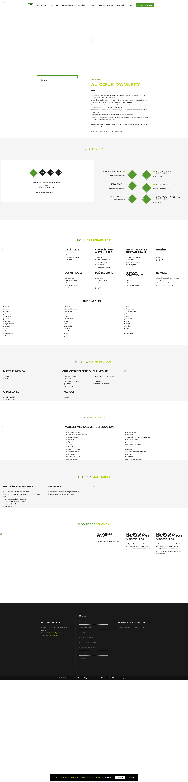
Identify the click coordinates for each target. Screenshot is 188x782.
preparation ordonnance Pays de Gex (121, 734)
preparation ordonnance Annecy (119, 729)
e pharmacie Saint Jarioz (144, 694)
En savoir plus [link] (106, 777)
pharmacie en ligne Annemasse (151, 724)
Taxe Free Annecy (53, 755)
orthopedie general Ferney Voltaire (121, 710)
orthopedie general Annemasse (151, 710)
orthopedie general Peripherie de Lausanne (113, 713)
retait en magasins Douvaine (31, 753)
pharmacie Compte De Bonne (102, 720)
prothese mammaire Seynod (105, 741)
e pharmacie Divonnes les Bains (140, 696)
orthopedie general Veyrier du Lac (91, 710)
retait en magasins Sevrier (159, 748)
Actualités (120, 5)
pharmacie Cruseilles (27, 720)
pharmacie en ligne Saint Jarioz (174, 722)
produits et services (105, 5)
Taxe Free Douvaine (172, 757)
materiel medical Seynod (176, 701)
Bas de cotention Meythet (90, 767)
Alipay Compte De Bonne (90, 764)
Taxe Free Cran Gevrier (73, 755)
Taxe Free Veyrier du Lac (38, 757)
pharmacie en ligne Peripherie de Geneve (51, 729)
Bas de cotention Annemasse (102, 769)
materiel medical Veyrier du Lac (39, 703)
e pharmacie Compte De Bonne (57, 699)
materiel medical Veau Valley (115, 706)
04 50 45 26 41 (54, 635)
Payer (51, 172)
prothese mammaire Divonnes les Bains (98, 743)
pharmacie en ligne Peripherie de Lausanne (113, 727)
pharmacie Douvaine (47, 720)
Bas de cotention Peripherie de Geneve (171, 771)
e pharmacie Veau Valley (82, 699)
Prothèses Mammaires (85, 5)
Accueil (83, 622)
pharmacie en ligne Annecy (43, 722)
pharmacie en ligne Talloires (62, 724)
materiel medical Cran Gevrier (28, 701)
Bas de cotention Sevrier (162, 767)
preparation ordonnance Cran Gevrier (150, 729)
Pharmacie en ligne (145, 5)
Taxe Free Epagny (93, 755)
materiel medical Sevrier (152, 701)
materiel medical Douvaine (22, 706)
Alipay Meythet (15, 762)
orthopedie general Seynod (37, 710)
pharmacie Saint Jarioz (18, 717)
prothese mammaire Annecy (99, 739)
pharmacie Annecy (106, 715)
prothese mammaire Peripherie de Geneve (130, 746)
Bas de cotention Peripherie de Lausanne (52, 771)
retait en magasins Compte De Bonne (98, 753)
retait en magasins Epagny (57, 748)
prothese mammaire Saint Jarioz (50, 741)
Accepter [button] (120, 777)
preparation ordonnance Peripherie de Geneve (30, 739)
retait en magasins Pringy (107, 748)
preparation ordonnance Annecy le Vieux (87, 729)
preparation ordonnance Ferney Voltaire (53, 734)
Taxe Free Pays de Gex (105, 757)
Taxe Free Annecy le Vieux (31, 755)
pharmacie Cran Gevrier (127, 715)
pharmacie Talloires (75, 717)
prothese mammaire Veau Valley (68, 746)
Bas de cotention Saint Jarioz (137, 767)
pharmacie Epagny (148, 715)
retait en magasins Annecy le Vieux (163, 746)
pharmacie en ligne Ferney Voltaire (121, 724)
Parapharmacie (41, 5)
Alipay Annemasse (153, 762)
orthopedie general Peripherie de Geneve (53, 715)
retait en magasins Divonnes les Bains (163, 750)
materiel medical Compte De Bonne (86, 706)
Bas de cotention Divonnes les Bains (157, 769)
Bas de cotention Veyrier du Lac (46, 769)
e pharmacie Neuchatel (106, 699)
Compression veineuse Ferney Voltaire (152, 776)
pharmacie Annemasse (145, 717)
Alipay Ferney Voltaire (133, 762)
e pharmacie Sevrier (166, 694)
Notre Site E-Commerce (47, 192)
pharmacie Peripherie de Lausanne (72, 720)
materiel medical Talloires (12, 703)
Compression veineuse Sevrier (32, 776)
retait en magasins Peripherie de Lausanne (63, 753)
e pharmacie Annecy (37, 694)
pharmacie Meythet (167, 715)
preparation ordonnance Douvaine (35, 736)
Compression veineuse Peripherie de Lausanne (156, 778)
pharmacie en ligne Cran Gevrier (70, 722)
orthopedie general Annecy (43, 708)
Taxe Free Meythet (112, 755)
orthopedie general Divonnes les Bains (22, 713)
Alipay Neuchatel (129, 764)
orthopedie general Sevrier (12, 710)
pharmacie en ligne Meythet (123, 722)
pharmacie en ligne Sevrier (12, 724)
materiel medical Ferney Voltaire (70, 703)
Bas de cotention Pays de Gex (129, 769)
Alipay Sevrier (63, 762)
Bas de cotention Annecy (18, 767)
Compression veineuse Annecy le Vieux (17, 774)
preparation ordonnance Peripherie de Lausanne (72, 736)
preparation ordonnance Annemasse (88, 734)
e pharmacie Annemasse (91, 696)
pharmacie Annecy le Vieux (84, 715)
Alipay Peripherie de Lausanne (64, 764)
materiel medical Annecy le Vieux (164, 699)
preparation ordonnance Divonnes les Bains (157, 734)
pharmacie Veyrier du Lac (97, 717)
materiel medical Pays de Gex (125, 703)
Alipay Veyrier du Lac (113, 762)
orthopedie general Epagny (98, 708)
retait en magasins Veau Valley (130, 753)
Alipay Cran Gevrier (171, 760)
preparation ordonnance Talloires (173, 731)
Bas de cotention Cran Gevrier (42, 767)
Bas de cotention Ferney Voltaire (75, 769)
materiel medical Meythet (79, 701)
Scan (33, 173)
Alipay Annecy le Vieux (134, 760)
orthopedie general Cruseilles (53, 713)
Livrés (58, 172)
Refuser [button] (131, 777)
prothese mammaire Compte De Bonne (37, 746)
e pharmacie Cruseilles (165, 696)
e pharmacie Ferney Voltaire (67, 696)
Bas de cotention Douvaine (22, 771)
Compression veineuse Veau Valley (38, 781)
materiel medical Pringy (102, 701)
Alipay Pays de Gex (172, 762)
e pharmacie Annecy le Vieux (13, 694)
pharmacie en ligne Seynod (37, 724)
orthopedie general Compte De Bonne (149, 713)
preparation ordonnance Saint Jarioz (83, 731)
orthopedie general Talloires (62, 710)
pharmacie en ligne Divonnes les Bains (22, 727)
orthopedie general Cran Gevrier (70, 708)
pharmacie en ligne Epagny (98, 722)
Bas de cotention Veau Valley (115, 771)
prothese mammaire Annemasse (37, 743)
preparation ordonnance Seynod (143, 731)
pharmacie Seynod (57, 717)
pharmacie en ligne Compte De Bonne (149, 727)
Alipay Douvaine (42, 764)
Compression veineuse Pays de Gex (26, 778)
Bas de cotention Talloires (19, 769)
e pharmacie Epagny (82, 694)
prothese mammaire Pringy (21, 741)
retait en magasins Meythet (81, 748)
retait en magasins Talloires (20, 750)
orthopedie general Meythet (123, 708)
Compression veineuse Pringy (162, 774)
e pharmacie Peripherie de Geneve (132, 699)
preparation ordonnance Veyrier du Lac (17, 734)
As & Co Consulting (105, 678)
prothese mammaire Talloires (132, 741)
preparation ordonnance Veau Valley (149, 736)
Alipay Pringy (31, 762)
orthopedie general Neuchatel (20, 715)
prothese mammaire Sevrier (78, 741)
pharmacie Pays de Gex (166, 717)
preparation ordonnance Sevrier (114, 731)
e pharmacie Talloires (18, 696)
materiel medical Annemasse (98, 703)
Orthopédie (54, 5)
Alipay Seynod (79, 762)
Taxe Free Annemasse (84, 757)
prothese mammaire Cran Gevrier (127, 739)
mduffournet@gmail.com (54, 633)
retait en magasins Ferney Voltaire (77, 750)
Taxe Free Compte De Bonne (38, 760)
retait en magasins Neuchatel (157, 753)
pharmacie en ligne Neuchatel (20, 729)
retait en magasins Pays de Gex (133, 750)
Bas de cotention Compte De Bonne (86, 771)
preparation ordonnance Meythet (23, 731)
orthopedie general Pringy (148, 708)
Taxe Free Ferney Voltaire (62, 757)
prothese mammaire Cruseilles (129, 743)
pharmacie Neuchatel (148, 720)
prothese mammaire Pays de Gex (66, 743)
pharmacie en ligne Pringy (148, 722)
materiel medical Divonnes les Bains (156, 703)
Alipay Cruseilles (25, 764)
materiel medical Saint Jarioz (127, 701)
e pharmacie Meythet (102, 694)
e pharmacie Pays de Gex (114, 696)
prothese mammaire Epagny (157, 739)
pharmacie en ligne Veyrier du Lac (91, 724)
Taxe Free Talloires (17, 757)
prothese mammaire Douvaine (156, 743)
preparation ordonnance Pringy (52, 731)
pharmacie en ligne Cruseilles (53, 727)
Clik (42, 172)
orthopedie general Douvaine (80, 713)
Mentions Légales (83, 678)
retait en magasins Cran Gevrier (30, 748)
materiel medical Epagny (54, 701)
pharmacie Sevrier (38, 717)
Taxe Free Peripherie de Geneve (108, 760)
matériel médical (68, 5)
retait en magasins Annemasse (106, 750)
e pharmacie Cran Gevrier (59, 694)
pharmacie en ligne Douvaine (80, 727)
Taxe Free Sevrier (169, 755)
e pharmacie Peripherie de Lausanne (26, 699)
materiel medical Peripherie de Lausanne (52, 706)
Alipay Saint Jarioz (47, 762)
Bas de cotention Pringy (114, 767)
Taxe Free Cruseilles (153, 757)
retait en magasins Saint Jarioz (133, 748)
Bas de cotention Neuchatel (141, 771)
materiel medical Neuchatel (141, 706)
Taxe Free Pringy (130, 755)
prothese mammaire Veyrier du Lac (162, 741)
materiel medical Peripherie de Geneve (171, 706)
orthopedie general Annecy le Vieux (15, 708)
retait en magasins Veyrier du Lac (47, 750)
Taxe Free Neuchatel (83, 760)
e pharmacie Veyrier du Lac (41, 696)
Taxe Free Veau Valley (62, 760)
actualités (84, 653)
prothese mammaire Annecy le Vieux (68, 739)
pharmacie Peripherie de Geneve (173, 720)
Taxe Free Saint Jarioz (149, 755)
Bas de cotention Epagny (67, 767)
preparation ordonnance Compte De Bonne (114, 736)
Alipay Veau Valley (111, 764)
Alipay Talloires (94, 762)
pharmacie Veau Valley (126, 720)
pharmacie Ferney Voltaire (122, 717)
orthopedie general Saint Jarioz (174, 708)
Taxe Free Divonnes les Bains (130, 757)
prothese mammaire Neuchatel (97, 746)
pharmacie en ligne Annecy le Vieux (15, 722)
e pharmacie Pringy (122, 694)
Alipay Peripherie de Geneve (152, 764)
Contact (130, 5)
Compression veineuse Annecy (47, 774)
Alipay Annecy (153, 760)
